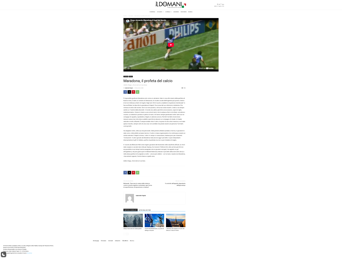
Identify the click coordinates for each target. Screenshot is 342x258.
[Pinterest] (133, 92)
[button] (3, 254)
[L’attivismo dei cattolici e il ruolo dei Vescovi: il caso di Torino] (175, 220)
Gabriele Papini (129, 88)
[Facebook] (125, 92)
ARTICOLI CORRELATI (131, 210)
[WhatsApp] (137, 92)
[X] (129, 92)
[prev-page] (124, 234)
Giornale (130, 16)
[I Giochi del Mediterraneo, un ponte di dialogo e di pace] (154, 220)
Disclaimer (29, 253)
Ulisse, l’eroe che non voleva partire (132, 228)
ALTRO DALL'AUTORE (145, 210)
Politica (130, 76)
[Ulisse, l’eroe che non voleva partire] (133, 220)
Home (125, 16)
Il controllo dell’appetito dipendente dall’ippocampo (175, 184)
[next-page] (127, 234)
